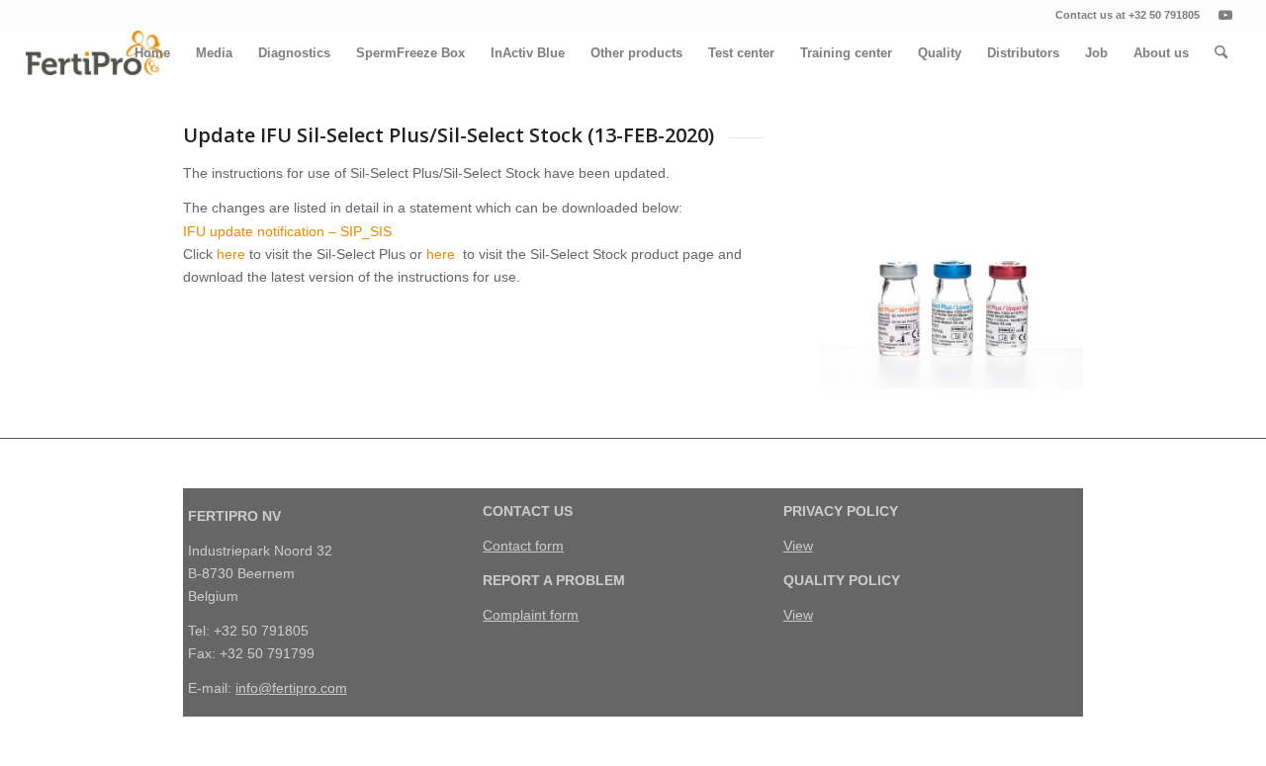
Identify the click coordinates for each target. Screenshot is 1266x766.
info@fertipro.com (291, 688)
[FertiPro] (94, 53)
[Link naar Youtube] (1225, 15)
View (798, 545)
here (231, 254)
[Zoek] (1221, 53)
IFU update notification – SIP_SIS (287, 231)
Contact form (523, 545)
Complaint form (531, 615)
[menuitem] (152, 53)
